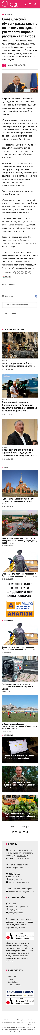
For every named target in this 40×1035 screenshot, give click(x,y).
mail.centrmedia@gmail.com (18, 882)
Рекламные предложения (18, 907)
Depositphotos (13, 982)
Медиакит (12, 904)
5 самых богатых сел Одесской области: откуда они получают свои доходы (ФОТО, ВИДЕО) (19, 540)
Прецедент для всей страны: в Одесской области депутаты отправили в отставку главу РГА (18, 452)
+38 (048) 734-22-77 (15, 880)
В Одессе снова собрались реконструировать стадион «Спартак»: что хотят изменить (19, 726)
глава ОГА (12, 284)
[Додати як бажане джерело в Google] (6, 277)
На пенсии (12, 976)
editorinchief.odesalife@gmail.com (21, 891)
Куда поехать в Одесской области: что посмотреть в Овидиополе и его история (18, 500)
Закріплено (25, 4)
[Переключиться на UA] (35, 4)
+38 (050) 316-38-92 (15, 910)
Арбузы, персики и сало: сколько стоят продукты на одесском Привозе (19, 815)
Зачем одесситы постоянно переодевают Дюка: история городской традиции (19, 575)
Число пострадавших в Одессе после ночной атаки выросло (17, 364)
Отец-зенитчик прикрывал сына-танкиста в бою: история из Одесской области (19, 784)
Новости (9, 14)
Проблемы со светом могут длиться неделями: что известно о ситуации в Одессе (17, 686)
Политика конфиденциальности (8, 1021)
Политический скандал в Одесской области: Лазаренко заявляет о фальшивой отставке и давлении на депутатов (20, 406)
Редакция (10, 65)
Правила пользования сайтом (31, 1022)
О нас (14, 826)
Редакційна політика (20, 1021)
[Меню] (30, 4)
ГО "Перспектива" (14, 985)
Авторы (25, 826)
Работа (10, 979)
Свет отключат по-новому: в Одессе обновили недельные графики (19, 757)
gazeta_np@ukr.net (15, 913)
